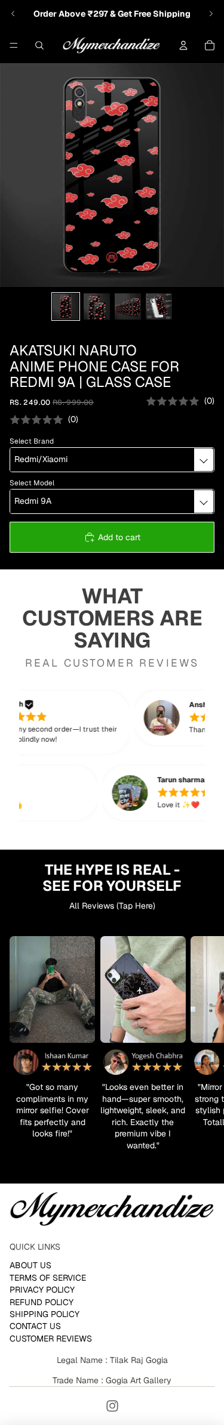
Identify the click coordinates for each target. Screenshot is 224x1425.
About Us (30, 1265)
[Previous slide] (13, 14)
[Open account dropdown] (183, 45)
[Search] (39, 45)
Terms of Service (48, 1277)
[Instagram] (112, 1406)
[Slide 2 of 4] (97, 306)
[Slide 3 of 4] (128, 306)
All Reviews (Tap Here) (112, 905)
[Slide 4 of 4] (159, 306)
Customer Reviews (51, 1338)
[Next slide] (211, 14)
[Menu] (13, 45)
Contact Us (35, 1326)
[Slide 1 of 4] (66, 306)
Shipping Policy (44, 1314)
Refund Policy (41, 1301)
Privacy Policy (42, 1289)
